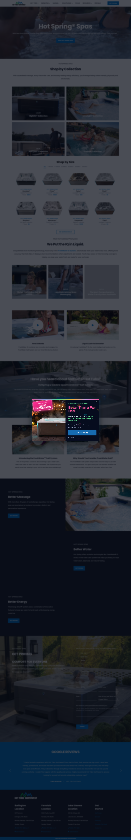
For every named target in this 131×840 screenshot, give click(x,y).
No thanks (71, 437)
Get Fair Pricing (82, 432)
